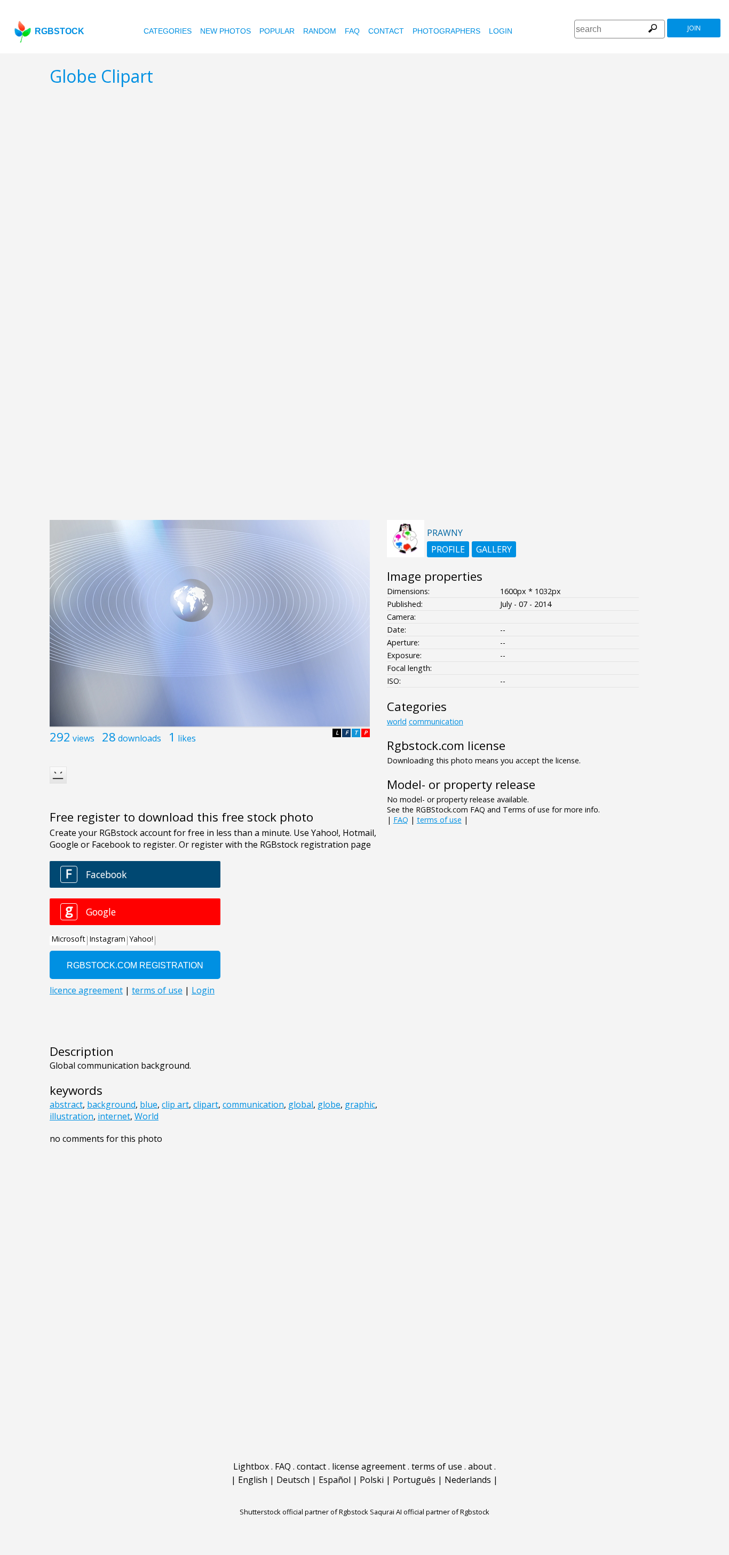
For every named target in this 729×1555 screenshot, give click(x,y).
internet (114, 1116)
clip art (175, 1104)
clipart (205, 1104)
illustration (71, 1116)
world (397, 721)
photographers (446, 31)
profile (448, 549)
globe (329, 1104)
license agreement (369, 1466)
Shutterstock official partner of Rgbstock (304, 1512)
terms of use (439, 820)
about (480, 1466)
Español (335, 1480)
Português (414, 1480)
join (694, 28)
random (319, 31)
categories (168, 31)
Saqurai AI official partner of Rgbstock (429, 1512)
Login (500, 31)
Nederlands (468, 1480)
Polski (372, 1480)
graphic (360, 1104)
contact (386, 31)
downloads (139, 738)
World (146, 1116)
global (300, 1104)
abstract (66, 1104)
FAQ (352, 31)
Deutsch (293, 1480)
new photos (225, 31)
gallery (494, 549)
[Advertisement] (364, 434)
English (252, 1480)
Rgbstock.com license (446, 745)
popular (277, 31)
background (111, 1104)
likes (187, 738)
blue (148, 1104)
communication (253, 1104)
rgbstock (59, 31)
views (83, 738)
